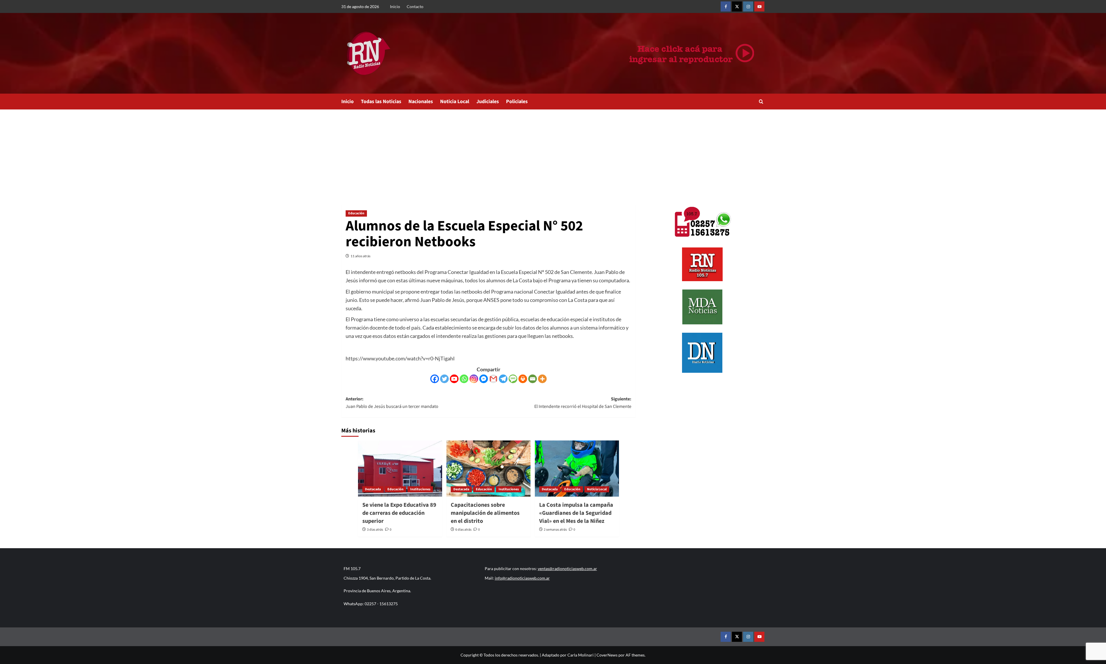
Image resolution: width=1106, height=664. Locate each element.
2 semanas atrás (555, 529)
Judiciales (487, 101)
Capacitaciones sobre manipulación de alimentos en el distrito (485, 513)
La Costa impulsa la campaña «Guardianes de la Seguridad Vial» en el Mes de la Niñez (576, 513)
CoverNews (607, 654)
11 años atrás (360, 256)
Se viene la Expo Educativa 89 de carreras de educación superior (399, 513)
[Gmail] (493, 378)
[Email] (532, 378)
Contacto (415, 6)
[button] (761, 102)
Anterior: (392, 403)
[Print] (522, 378)
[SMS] (513, 378)
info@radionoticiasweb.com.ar (522, 578)
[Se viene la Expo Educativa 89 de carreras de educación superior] (400, 468)
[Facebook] (434, 378)
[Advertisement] (553, 152)
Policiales (517, 101)
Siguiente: (582, 403)
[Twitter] (444, 378)
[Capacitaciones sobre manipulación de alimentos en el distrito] (488, 468)
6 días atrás (463, 529)
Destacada (373, 489)
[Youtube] (454, 378)
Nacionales (420, 101)
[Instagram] (473, 378)
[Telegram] (503, 378)
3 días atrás (375, 529)
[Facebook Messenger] (483, 378)
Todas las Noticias (381, 101)
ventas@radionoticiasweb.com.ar (567, 568)
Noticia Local (454, 101)
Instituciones (420, 489)
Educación (356, 213)
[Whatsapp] (464, 378)
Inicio (395, 6)
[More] (542, 378)
